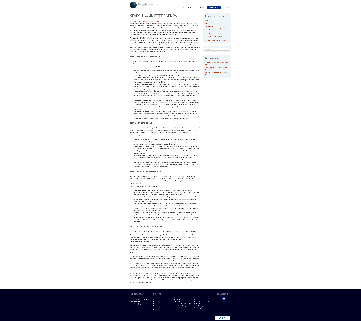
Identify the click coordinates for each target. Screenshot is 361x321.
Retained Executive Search (181, 302)
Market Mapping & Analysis (201, 306)
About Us (190, 7)
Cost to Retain (157, 300)
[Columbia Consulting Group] (148, 4)
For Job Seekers (209, 23)
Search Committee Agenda (214, 36)
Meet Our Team (178, 300)
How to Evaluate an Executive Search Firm (216, 40)
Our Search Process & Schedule (203, 300)
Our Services (201, 7)
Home (182, 7)
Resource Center (214, 7)
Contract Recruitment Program (202, 304)
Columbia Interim (158, 306)
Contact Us (226, 7)
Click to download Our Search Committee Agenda (145, 21)
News (206, 20)
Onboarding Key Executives (202, 308)
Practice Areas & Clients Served (203, 302)
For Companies (209, 26)
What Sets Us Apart (199, 298)
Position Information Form (214, 34)
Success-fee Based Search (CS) (182, 304)
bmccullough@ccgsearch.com (139, 304)
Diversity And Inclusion (180, 308)
